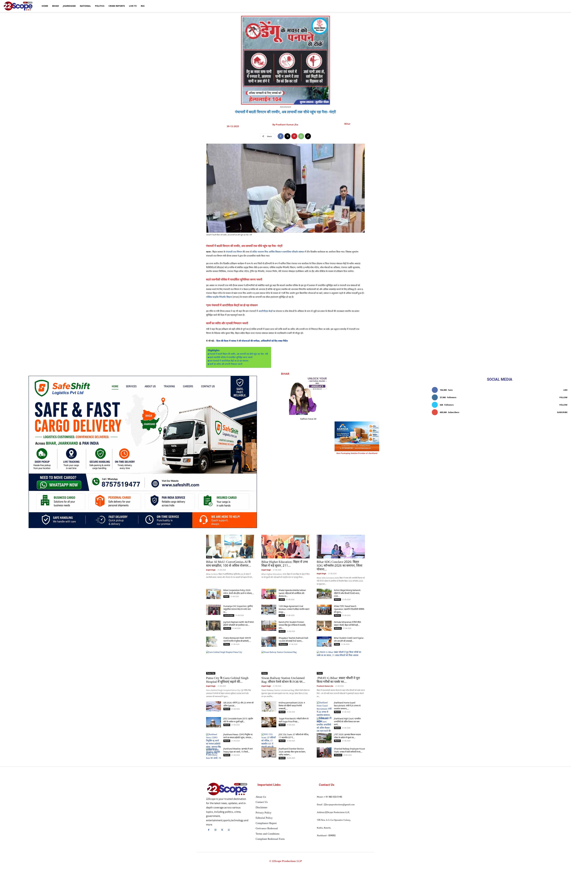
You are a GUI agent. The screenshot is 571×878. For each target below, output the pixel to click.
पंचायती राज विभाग (234, 252)
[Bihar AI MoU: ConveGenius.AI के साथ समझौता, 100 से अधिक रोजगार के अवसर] (230, 546)
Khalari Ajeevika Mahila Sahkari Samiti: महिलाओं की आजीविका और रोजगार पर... (292, 593)
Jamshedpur (228, 615)
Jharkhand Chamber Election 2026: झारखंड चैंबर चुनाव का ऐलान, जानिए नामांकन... (292, 751)
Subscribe (562, 412)
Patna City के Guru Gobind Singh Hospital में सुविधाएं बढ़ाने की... (227, 680)
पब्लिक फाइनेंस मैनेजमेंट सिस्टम (219, 297)
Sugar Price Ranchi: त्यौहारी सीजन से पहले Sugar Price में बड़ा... (293, 720)
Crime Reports (117, 5)
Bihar (55, 5)
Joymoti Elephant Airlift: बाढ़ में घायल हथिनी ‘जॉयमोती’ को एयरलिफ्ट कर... (238, 623)
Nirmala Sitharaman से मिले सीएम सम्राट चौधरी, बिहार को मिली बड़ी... (347, 623)
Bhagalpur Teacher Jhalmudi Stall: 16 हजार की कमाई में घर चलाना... (293, 639)
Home (45, 5)
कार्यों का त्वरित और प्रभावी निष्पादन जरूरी (225, 364)
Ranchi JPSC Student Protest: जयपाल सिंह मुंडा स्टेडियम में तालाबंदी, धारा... (292, 625)
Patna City (210, 673)
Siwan (264, 673)
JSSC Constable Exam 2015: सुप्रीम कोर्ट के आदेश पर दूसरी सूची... (238, 720)
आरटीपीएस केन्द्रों (265, 311)
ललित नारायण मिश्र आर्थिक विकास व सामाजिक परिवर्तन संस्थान (278, 252)
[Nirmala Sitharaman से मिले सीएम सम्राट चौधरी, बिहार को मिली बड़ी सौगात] (324, 626)
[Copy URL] (308, 136)
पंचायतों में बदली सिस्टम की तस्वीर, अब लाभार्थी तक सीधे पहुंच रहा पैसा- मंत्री (238, 354)
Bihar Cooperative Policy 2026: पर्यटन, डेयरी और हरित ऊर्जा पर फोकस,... (238, 592)
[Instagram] (215, 830)
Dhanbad (338, 755)
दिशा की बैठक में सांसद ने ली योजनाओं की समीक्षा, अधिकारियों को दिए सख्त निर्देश (252, 341)
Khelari (337, 599)
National (85, 5)
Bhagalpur (283, 644)
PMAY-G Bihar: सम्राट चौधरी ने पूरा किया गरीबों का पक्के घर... (338, 680)
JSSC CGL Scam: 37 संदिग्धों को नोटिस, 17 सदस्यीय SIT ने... (294, 736)
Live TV (133, 5)
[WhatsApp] (301, 136)
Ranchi (282, 631)
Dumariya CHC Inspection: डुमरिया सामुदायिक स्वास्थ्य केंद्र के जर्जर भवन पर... (238, 609)
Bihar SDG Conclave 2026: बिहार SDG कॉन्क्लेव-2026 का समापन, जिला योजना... (339, 566)
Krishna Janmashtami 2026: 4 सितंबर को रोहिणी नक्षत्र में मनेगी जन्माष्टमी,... (292, 705)
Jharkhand (69, 5)
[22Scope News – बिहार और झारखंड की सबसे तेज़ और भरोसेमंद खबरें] (227, 789)
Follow (563, 397)
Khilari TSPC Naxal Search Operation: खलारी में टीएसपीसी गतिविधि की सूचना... (349, 609)
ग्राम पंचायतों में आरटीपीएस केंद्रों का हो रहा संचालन (228, 361)
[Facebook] (281, 136)
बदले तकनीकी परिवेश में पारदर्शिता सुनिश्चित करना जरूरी (230, 357)
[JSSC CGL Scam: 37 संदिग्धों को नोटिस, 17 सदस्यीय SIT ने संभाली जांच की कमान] (268, 742)
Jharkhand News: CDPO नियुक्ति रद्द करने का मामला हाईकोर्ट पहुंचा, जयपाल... (238, 736)
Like (565, 390)
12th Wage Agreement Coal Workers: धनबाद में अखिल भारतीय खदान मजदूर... (294, 609)
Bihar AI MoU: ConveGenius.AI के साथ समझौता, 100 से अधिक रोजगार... (228, 564)
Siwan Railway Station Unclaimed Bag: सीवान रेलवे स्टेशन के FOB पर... (283, 680)
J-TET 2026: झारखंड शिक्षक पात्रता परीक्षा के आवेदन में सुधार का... (347, 736)
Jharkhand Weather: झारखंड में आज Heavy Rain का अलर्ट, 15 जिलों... (238, 750)
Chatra (226, 644)
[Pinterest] (294, 136)
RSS (143, 5)
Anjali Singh (210, 570)
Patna (209, 557)
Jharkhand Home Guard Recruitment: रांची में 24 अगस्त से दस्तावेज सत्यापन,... (347, 705)
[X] (287, 136)
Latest (282, 599)
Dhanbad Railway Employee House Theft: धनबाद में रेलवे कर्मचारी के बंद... (349, 750)
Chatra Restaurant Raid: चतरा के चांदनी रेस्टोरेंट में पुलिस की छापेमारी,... (237, 639)
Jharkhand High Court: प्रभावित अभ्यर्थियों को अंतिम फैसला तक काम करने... (347, 721)
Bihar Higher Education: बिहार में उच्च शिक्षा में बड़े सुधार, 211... (284, 564)
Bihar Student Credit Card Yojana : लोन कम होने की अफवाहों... (349, 639)
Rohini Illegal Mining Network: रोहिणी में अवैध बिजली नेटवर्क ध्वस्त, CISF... (347, 593)
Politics (99, 5)
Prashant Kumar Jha (287, 124)
